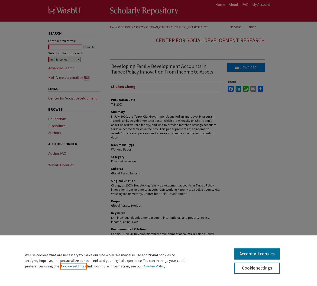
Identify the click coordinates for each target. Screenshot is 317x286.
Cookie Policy (154, 266)
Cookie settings (73, 266)
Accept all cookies (257, 254)
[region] (158, 260)
